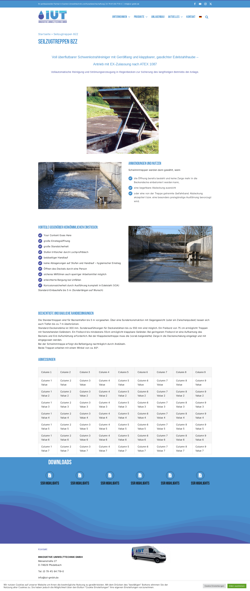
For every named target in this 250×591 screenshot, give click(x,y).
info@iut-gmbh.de (131, 4)
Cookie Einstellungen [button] (214, 586)
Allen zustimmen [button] (237, 586)
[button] (206, 17)
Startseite (44, 34)
